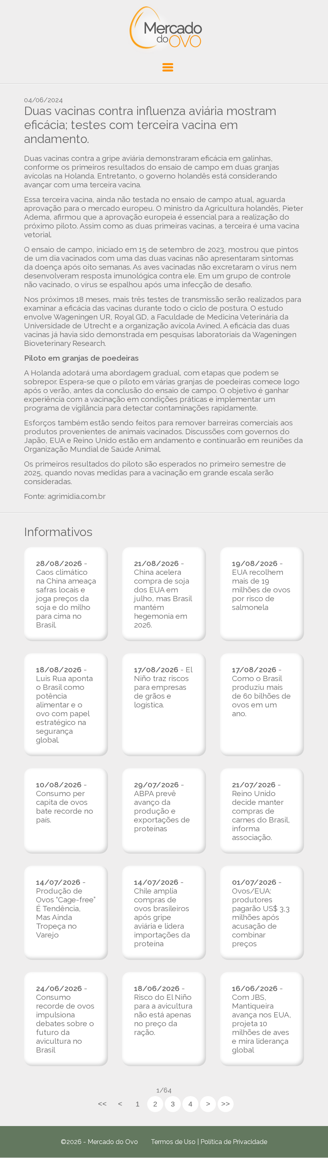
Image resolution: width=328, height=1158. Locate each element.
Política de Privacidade (233, 1142)
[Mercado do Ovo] (164, 29)
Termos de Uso (173, 1142)
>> (225, 1104)
